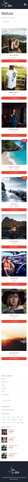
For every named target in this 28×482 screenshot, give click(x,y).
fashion (4, 419)
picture (13, 422)
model (20, 419)
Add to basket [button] (14, 60)
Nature (3, 385)
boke (14, 417)
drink (18, 417)
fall (22, 417)
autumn (9, 417)
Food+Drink (4, 382)
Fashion (3, 378)
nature (3, 422)
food (9, 419)
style (22, 422)
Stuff (2, 391)
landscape (14, 419)
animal (3, 417)
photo (8, 422)
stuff (18, 422)
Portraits (3, 388)
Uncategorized (5, 394)
